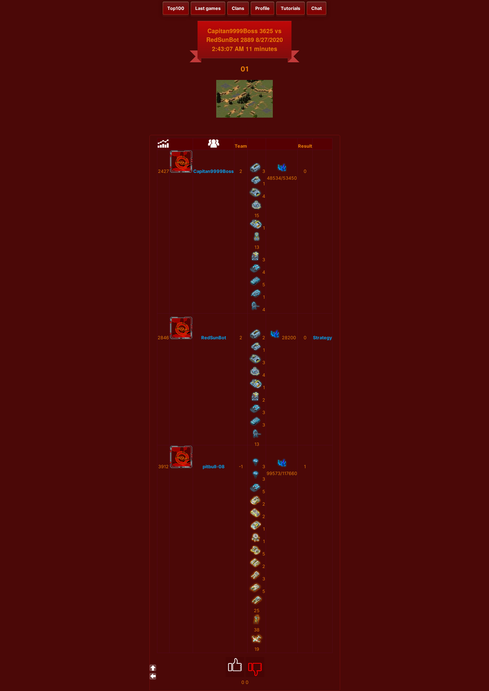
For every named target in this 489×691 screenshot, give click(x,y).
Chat (316, 8)
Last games (208, 8)
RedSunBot (213, 337)
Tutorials (290, 8)
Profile (262, 8)
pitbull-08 (214, 466)
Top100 (175, 8)
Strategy (322, 337)
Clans (238, 8)
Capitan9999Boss (213, 171)
